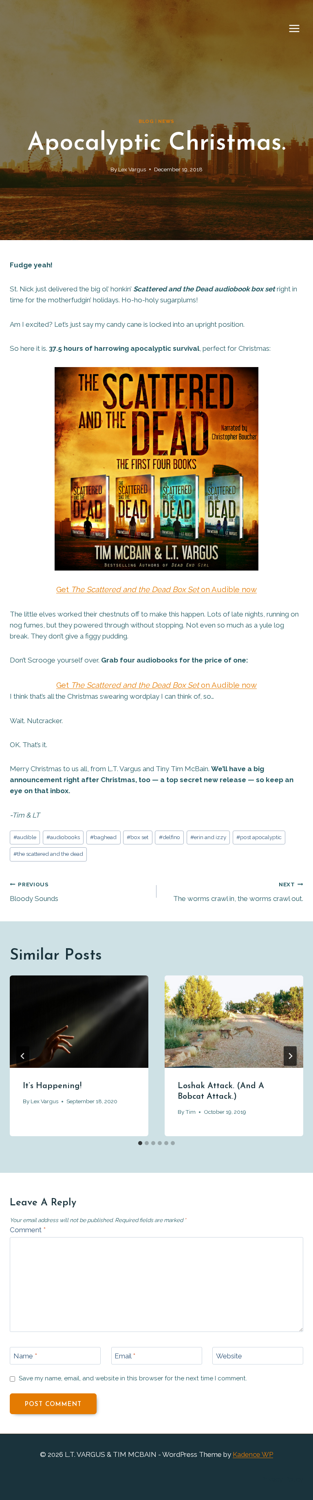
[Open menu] (298, 28)
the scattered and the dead (48, 854)
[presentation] (79, 1021)
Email (125, 1356)
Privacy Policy (281, 1479)
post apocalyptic (259, 837)
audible (24, 837)
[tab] (140, 1143)
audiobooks (63, 837)
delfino (169, 837)
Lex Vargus (132, 169)
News (166, 121)
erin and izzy (208, 837)
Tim (190, 1112)
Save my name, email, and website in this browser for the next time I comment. (133, 1378)
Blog (146, 121)
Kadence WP (253, 1454)
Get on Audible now (156, 589)
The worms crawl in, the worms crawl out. (238, 892)
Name (25, 1356)
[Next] (290, 1056)
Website (229, 1356)
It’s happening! (52, 1086)
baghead (103, 837)
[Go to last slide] (22, 1056)
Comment (28, 1230)
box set (137, 837)
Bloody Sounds (34, 892)
